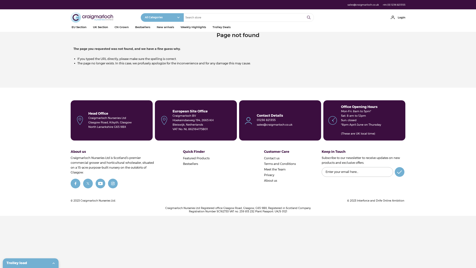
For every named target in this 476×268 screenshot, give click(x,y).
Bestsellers (142, 27)
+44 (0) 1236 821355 (394, 4)
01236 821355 (266, 120)
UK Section (100, 27)
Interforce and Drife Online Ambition (380, 200)
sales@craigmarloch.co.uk (363, 4)
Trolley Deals (222, 27)
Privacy (269, 175)
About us (270, 180)
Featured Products (196, 158)
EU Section (79, 27)
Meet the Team (275, 169)
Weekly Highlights (193, 27)
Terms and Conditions (280, 164)
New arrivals (165, 27)
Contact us (271, 158)
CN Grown (122, 27)
